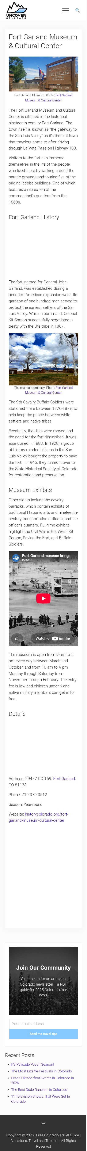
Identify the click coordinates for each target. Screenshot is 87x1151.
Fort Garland (64, 778)
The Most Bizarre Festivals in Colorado (41, 1071)
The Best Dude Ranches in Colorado (39, 1090)
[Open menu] (43, 1122)
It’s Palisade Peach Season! (32, 1064)
